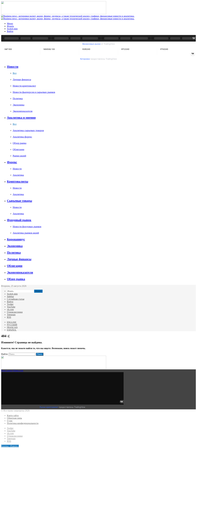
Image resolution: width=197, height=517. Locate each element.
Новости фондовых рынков (27, 226)
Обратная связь (14, 418)
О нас (10, 420)
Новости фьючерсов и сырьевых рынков (34, 92)
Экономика (18, 104)
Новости (12, 66)
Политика (18, 98)
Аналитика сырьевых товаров (28, 130)
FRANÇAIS (12, 327)
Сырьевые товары (19, 200)
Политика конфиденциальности (23, 423)
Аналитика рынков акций (26, 233)
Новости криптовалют (24, 85)
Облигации (18, 149)
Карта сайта (13, 415)
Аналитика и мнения (21, 117)
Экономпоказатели (22, 111)
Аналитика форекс (22, 136)
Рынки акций (19, 155)
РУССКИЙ (12, 325)
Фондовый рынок (19, 220)
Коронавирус (16, 239)
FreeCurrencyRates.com (12, 370)
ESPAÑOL (11, 330)
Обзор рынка (19, 143)
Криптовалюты (17, 181)
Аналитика (18, 175)
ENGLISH (11, 322)
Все (15, 73)
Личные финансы (22, 79)
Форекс (12, 162)
